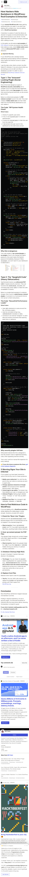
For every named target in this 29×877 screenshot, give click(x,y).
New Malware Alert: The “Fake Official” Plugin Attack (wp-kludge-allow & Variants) (12, 761)
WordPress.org (6, 584)
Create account (23, 2)
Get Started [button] (5, 874)
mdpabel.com (15, 8)
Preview (13, 672)
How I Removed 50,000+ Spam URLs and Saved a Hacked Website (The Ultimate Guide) (14, 769)
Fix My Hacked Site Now (8, 612)
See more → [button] (5, 722)
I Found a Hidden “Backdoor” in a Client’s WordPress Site (14, 776)
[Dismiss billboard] (27, 846)
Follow (14, 735)
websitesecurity (5, 21)
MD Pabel (6, 5)
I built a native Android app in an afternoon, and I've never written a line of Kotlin (14, 638)
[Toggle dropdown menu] (27, 616)
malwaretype (14, 19)
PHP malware (4, 45)
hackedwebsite (5, 19)
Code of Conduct (10, 676)
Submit (6, 672)
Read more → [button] (5, 657)
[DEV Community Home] (5, 2)
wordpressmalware (16, 21)
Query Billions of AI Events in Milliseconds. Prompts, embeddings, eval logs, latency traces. (13, 702)
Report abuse (19, 676)
